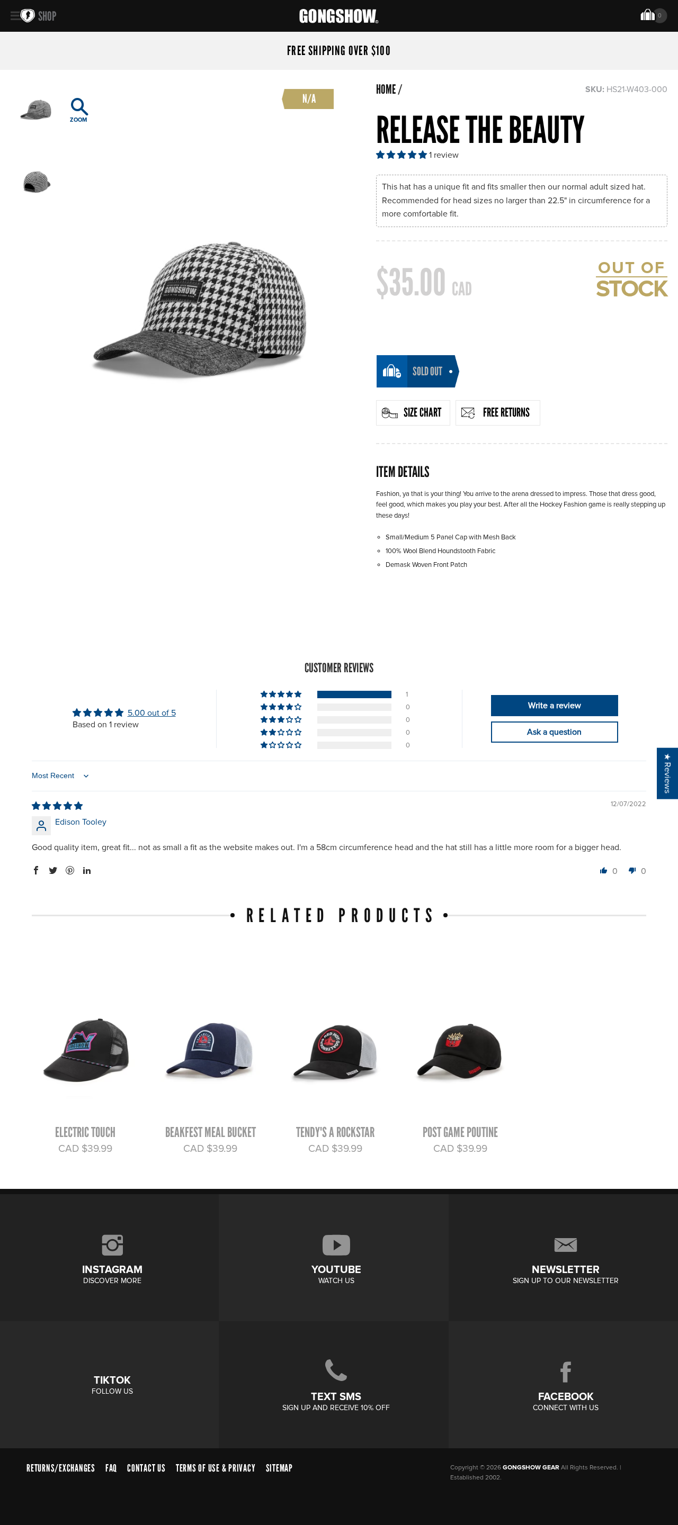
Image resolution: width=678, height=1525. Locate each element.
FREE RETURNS (506, 412)
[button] (402, 155)
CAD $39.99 (85, 1148)
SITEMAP (279, 1468)
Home (386, 89)
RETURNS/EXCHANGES (60, 1468)
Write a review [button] (554, 705)
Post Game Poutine (460, 1132)
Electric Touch (85, 1132)
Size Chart (422, 412)
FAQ (111, 1468)
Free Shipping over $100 (339, 50)
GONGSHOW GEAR (531, 1468)
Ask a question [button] (554, 732)
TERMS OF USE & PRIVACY (216, 1468)
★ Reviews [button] (667, 773)
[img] (57, 806)
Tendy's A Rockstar (335, 1132)
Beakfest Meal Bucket (210, 1132)
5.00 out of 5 (152, 713)
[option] (200, 283)
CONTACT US (146, 1468)
